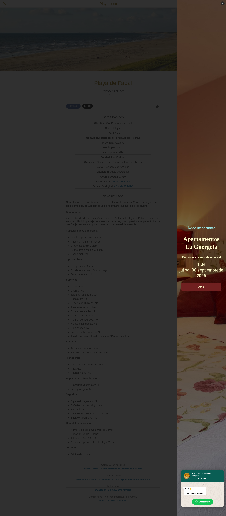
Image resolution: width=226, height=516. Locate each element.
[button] (221, 472)
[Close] (223, 3)
